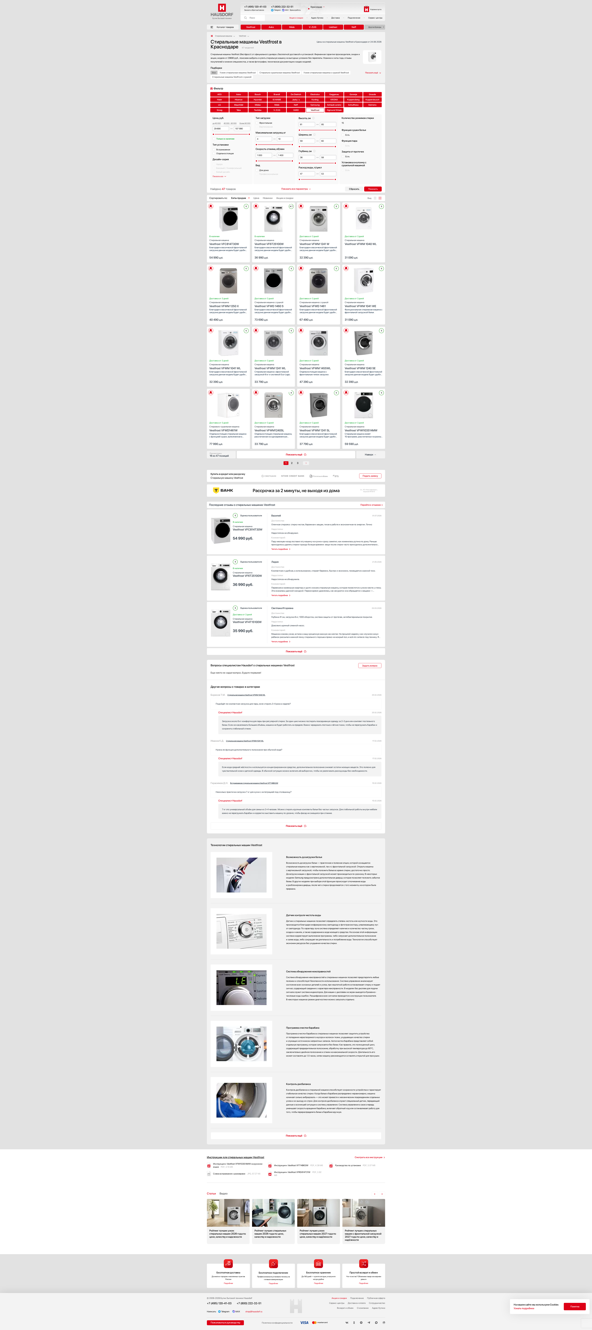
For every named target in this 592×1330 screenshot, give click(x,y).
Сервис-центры (375, 18)
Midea (258, 105)
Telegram (277, 10)
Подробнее (228, 1283)
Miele (292, 27)
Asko (271, 27)
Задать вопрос (370, 665)
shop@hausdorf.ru (253, 1311)
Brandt (277, 94)
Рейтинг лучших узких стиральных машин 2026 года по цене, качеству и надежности (228, 1221)
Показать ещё (294, 454)
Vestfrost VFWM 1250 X (224, 304)
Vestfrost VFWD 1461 (314, 304)
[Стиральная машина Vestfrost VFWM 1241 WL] (273, 342)
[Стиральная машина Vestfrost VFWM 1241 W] (318, 217)
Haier (219, 99)
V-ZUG (312, 27)
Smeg (219, 110)
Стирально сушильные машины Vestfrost (279, 72)
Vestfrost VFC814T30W (224, 242)
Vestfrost (250, 27)
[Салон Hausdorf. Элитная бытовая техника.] (212, 36)
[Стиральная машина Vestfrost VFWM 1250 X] (228, 280)
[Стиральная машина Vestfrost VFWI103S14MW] (364, 404)
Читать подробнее (279, 549)
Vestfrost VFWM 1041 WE (360, 304)
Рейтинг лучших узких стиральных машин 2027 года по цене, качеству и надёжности (318, 1221)
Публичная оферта (376, 1298)
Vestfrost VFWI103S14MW (361, 428)
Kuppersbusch (372, 99)
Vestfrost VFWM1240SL (269, 428)
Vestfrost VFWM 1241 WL (270, 366)
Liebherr (333, 27)
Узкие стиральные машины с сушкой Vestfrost (326, 72)
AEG (219, 94)
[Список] (375, 198)
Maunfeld (238, 105)
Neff (354, 27)
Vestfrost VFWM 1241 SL (315, 428)
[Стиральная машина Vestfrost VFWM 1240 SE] (364, 342)
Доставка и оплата (357, 1303)
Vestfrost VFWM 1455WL (315, 366)
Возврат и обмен (345, 1308)
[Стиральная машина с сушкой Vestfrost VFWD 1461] (318, 280)
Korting (315, 99)
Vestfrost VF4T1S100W (247, 621)
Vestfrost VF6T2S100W (269, 242)
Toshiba (257, 110)
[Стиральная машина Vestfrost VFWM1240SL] (273, 404)
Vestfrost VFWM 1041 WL (225, 366)
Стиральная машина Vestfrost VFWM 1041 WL (245, 741)
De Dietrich (296, 94)
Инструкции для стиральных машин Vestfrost (235, 1157)
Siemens (372, 105)
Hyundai (258, 99)
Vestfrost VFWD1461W (224, 428)
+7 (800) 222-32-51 (282, 6)
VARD (296, 110)
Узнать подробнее (524, 1308)
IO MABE (277, 99)
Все (214, 72)
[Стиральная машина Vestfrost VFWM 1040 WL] (364, 217)
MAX (287, 10)
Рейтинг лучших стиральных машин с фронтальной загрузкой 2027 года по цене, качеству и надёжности (363, 1221)
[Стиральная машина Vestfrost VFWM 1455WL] (318, 342)
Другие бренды (374, 27)
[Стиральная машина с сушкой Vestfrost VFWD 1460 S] (273, 280)
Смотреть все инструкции (368, 1157)
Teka (238, 110)
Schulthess (353, 105)
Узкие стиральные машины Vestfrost (238, 72)
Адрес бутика (317, 18)
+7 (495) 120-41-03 (255, 6)
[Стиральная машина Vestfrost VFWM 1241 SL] (318, 404)
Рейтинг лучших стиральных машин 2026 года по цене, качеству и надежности (273, 1221)
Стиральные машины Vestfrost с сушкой (231, 77)
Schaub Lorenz (334, 105)
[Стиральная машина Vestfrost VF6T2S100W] (273, 217)
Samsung (315, 105)
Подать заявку (370, 476)
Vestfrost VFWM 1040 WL (361, 242)
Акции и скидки (296, 18)
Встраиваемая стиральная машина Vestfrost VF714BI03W (254, 783)
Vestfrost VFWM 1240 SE (360, 366)
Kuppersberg (353, 99)
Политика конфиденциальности (277, 1323)
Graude (372, 94)
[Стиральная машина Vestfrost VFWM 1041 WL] (228, 342)
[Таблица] (380, 198)
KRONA (334, 99)
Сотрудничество (377, 1303)
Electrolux (315, 94)
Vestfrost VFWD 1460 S (269, 304)
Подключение (354, 18)
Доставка (335, 18)
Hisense (238, 99)
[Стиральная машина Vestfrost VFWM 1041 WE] (364, 280)
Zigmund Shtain (334, 110)
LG (219, 105)
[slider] (213, 134)
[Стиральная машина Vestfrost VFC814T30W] (228, 217)
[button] (220, 217)
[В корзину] (244, 257)
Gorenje (353, 94)
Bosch (258, 94)
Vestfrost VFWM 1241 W (314, 242)
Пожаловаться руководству (225, 1322)
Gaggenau (334, 94)
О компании (363, 1308)
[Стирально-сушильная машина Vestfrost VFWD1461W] (228, 404)
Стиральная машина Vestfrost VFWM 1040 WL (246, 695)
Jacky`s (296, 99)
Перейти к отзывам (370, 505)
